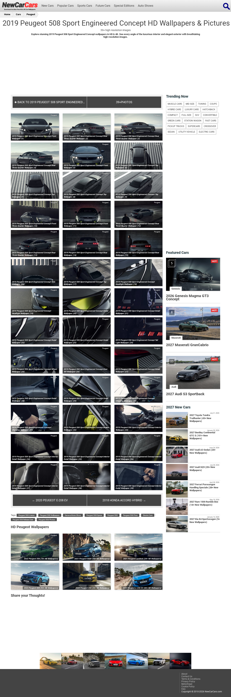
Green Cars (174, 120)
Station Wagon (192, 120)
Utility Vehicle (186, 132)
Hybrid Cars (174, 109)
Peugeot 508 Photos (47, 520)
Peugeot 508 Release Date (23, 520)
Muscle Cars (175, 104)
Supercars (194, 126)
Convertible (210, 115)
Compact (173, 115)
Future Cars (103, 5)
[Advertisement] (115, 68)
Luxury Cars (192, 109)
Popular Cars (65, 5)
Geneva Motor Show (73, 515)
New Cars (48, 5)
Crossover (210, 126)
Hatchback (208, 109)
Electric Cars (147, 515)
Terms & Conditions (190, 679)
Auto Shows (145, 5)
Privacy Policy (188, 681)
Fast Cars (210, 120)
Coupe (213, 104)
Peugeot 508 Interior (26, 515)
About (184, 674)
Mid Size (190, 104)
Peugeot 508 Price (130, 515)
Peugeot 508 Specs (94, 515)
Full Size (186, 115)
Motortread (186, 684)
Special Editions (124, 5)
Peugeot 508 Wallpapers (49, 515)
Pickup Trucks (176, 126)
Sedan (171, 132)
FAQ (183, 689)
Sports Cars (84, 5)
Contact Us (186, 676)
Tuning (202, 104)
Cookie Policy (188, 686)
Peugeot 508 (112, 515)
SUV (197, 115)
